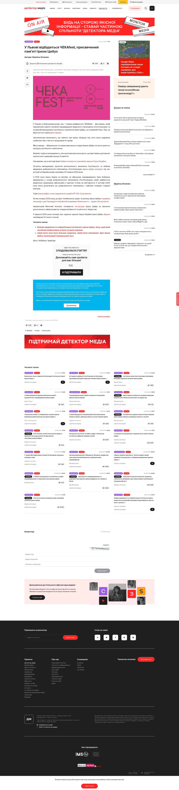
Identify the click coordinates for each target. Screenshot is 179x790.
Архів (53, 683)
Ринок (85, 8)
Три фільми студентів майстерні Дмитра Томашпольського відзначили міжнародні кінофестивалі (129, 196)
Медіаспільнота (74, 392)
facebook (80, 663)
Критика (67, 8)
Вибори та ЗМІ (29, 683)
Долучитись (71, 305)
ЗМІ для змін (28, 670)
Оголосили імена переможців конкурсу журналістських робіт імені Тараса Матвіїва (130, 119)
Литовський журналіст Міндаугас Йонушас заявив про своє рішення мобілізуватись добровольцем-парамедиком (89, 457)
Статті (59, 8)
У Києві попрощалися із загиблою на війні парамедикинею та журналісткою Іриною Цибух (43, 478)
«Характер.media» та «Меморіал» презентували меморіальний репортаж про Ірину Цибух (41, 416)
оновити (106, 545)
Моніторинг (76, 8)
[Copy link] (27, 84)
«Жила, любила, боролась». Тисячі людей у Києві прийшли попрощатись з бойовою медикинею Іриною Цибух (133, 457)
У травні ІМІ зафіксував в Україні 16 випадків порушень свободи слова (44, 456)
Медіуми (27, 697)
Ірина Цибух (46, 330)
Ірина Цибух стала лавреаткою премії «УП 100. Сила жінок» (64, 193)
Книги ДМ (55, 670)
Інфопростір (103, 8)
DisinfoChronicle (96, 2)
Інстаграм (80, 670)
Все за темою (148, 175)
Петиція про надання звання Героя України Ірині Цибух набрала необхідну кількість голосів (134, 416)
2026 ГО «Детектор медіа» (48, 727)
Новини (52, 8)
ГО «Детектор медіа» (136, 2)
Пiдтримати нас (146, 659)
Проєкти (28, 659)
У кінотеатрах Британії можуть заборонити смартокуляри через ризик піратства (130, 209)
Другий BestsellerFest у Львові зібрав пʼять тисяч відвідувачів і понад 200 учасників (132, 143)
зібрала (106, 214)
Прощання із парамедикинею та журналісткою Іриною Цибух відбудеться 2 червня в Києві (88, 479)
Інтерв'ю (126, 495)
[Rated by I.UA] (98, 766)
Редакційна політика (59, 663)
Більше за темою (122, 108)
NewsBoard (28, 676)
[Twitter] (27, 78)
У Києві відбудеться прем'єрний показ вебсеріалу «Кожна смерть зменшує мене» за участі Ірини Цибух (88, 416)
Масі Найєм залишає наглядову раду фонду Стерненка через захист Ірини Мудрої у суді (130, 221)
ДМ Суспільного (67, 2)
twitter (79, 665)
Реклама (55, 672)
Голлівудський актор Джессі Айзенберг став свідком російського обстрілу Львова (134, 155)
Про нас (55, 659)
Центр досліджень (81, 2)
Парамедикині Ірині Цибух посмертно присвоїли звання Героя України (87, 396)
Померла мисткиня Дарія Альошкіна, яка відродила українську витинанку (133, 131)
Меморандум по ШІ (58, 667)
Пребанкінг (28, 672)
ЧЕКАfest (29, 330)
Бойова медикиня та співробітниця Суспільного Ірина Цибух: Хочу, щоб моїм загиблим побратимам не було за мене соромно (134, 500)
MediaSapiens (54, 2)
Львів (37, 330)
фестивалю (56, 132)
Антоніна (123, 2)
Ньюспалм (28, 695)
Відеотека (27, 681)
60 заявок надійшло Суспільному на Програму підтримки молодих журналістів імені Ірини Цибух (87, 377)
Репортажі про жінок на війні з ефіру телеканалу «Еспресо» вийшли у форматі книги (86, 435)
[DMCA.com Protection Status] (82, 766)
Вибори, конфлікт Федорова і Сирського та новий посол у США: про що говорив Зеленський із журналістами (132, 245)
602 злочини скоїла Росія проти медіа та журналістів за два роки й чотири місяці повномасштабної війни (43, 436)
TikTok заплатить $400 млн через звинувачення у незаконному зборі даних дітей (132, 233)
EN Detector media (110, 2)
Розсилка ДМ (56, 681)
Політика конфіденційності (61, 665)
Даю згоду (89, 786)
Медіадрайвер (29, 674)
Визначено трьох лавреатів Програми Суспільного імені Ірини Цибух (44, 377)
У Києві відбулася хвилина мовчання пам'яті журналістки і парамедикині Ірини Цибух (40, 396)
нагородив (80, 206)
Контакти (55, 674)
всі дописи (149, 255)
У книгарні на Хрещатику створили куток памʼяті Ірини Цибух (133, 435)
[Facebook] (27, 71)
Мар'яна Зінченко (40, 57)
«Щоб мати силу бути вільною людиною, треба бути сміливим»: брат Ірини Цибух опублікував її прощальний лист (133, 479)
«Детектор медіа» (104, 316)
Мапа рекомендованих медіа (34, 692)
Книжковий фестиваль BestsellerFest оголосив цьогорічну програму (131, 166)
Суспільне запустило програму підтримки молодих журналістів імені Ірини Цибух (133, 377)
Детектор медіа (41, 2)
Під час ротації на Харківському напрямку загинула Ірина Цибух (44, 499)
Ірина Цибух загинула (93, 169)
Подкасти (93, 8)
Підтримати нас (57, 676)
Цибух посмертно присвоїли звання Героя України (83, 161)
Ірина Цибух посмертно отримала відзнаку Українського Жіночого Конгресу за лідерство (134, 396)
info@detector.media (46, 725)
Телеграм (80, 667)
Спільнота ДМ (37, 597)
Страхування (135, 8)
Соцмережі (82, 659)
